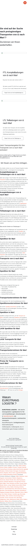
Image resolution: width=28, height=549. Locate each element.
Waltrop (6, 501)
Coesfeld (14, 494)
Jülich (7, 495)
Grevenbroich (22, 471)
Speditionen (17, 317)
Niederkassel (13, 499)
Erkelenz (21, 486)
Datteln (11, 486)
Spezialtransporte (8, 416)
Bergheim (6, 472)
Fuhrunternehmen (4, 388)
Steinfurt (11, 495)
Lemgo (9, 485)
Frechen (23, 481)
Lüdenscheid (16, 469)
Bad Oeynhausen (21, 479)
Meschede (22, 494)
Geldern (25, 499)
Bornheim (2, 490)
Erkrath (11, 479)
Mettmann (21, 476)
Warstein (2, 501)
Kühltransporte (6, 427)
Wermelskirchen (18, 488)
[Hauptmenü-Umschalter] (25, 2)
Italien (23, 252)
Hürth (13, 472)
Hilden (17, 476)
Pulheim (14, 478)
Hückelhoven (23, 490)
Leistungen (14, 526)
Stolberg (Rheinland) (8, 474)
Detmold (24, 467)
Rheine (5, 467)
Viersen (2, 467)
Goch (14, 497)
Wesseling (19, 497)
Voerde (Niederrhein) (9, 488)
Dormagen (15, 471)
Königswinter (16, 490)
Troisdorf (19, 467)
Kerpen (11, 471)
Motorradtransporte (7, 424)
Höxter (5, 494)
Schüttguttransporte (19, 422)
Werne (10, 501)
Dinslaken (2, 471)
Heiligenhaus (3, 499)
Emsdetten (2, 495)
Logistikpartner (23, 203)
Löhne (8, 486)
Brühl (1, 483)
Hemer (22, 492)
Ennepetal (7, 492)
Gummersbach (8, 478)
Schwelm (2, 497)
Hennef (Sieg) (16, 495)
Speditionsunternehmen (11, 306)
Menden (15, 474)
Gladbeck (10, 467)
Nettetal (13, 485)
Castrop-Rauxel (3, 469)
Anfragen (21, 390)
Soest (8, 483)
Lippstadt (25, 469)
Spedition (21, 231)
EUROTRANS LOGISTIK (9, 409)
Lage (18, 494)
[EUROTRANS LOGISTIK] (3, 2)
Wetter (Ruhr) (19, 499)
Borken (24, 488)
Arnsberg (10, 469)
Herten (1, 472)
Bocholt (21, 469)
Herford (7, 471)
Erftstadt (6, 481)
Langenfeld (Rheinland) (21, 472)
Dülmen (5, 485)
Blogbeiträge (14, 529)
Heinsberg (16, 486)
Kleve (15, 479)
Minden (24, 465)
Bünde (1, 485)
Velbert (20, 465)
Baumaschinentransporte (9, 418)
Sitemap (14, 534)
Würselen (12, 492)
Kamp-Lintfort (19, 485)
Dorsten (15, 467)
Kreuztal (11, 497)
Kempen (10, 494)
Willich (4, 483)
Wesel (10, 472)
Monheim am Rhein (14, 483)
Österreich (2, 254)
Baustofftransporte (7, 422)
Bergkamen (19, 478)
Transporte (2, 179)
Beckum (2, 488)
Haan (8, 499)
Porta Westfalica (9, 490)
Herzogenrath (17, 481)
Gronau (21, 483)
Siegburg (2, 492)
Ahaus (21, 495)
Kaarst (25, 483)
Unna (1, 474)
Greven (6, 497)
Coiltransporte (15, 427)
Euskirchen (2, 479)
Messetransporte (20, 414)
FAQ (14, 531)
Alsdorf (7, 479)
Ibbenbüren (11, 481)
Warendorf (17, 492)
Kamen (1, 481)
